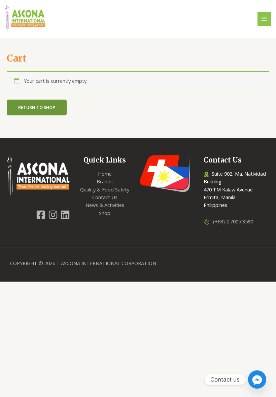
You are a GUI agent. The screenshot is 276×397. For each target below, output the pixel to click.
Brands (105, 181)
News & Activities (104, 205)
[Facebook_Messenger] (257, 379)
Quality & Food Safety (104, 189)
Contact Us (104, 197)
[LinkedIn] (65, 215)
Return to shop (36, 107)
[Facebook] (41, 215)
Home (105, 173)
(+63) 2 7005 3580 (231, 221)
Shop (104, 213)
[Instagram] (53, 215)
